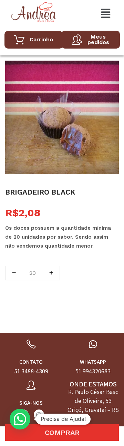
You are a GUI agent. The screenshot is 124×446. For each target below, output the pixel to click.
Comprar (62, 432)
